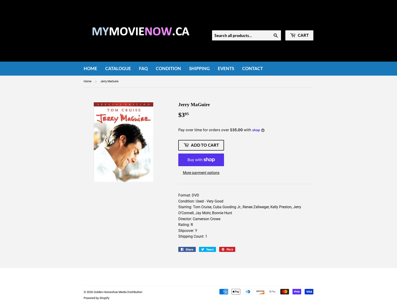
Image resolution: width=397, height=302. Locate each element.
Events (226, 68)
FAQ (143, 68)
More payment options (201, 173)
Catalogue (118, 68)
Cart (303, 35)
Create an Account (299, 24)
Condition (168, 68)
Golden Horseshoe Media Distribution (118, 292)
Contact (252, 68)
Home (90, 68)
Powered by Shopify (96, 298)
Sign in (275, 24)
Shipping (199, 68)
